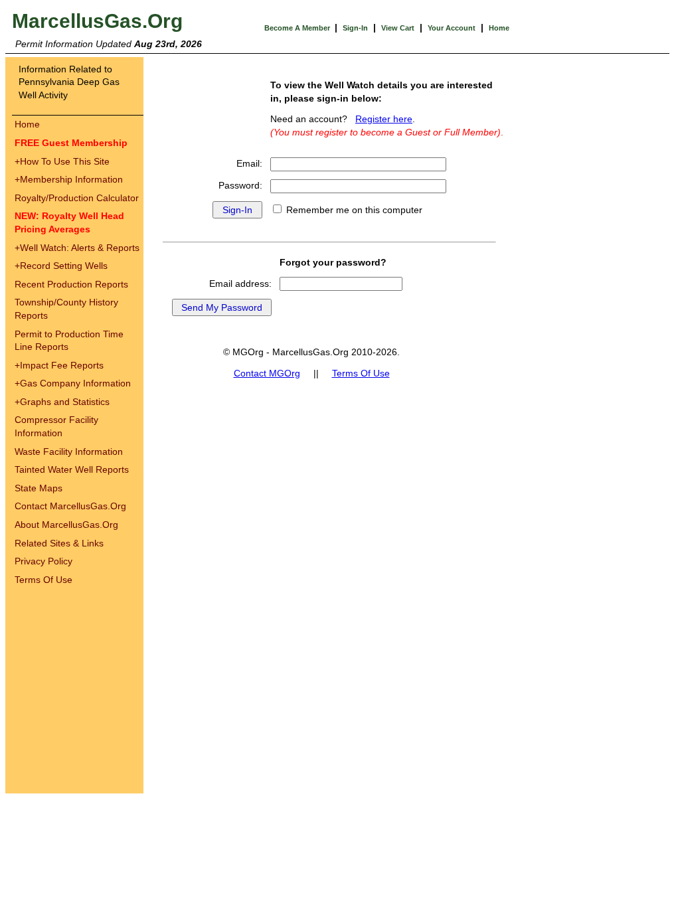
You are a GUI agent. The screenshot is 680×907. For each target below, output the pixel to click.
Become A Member (298, 28)
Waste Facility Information (69, 451)
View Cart (397, 28)
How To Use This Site (62, 161)
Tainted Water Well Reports (72, 469)
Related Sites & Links (59, 543)
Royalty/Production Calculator (77, 198)
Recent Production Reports (71, 284)
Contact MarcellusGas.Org (70, 506)
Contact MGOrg (267, 373)
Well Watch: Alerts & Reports (77, 247)
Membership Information (69, 179)
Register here (383, 119)
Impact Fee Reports (59, 365)
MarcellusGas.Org (97, 21)
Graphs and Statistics (62, 401)
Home (499, 28)
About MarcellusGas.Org (66, 524)
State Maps (38, 488)
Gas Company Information (73, 383)
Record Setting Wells (61, 265)
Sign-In (355, 28)
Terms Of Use (43, 579)
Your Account (451, 28)
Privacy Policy (43, 561)
